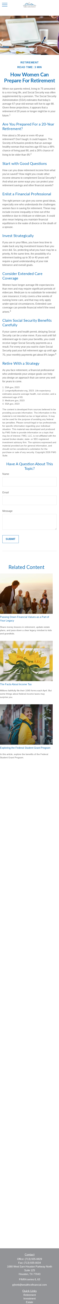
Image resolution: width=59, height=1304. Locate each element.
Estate (29, 1302)
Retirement (29, 1295)
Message (7, 511)
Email (5, 492)
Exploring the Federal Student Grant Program (25, 748)
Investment (29, 1298)
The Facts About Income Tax (16, 684)
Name (5, 474)
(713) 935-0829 (33, 1259)
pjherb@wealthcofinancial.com (29, 1284)
